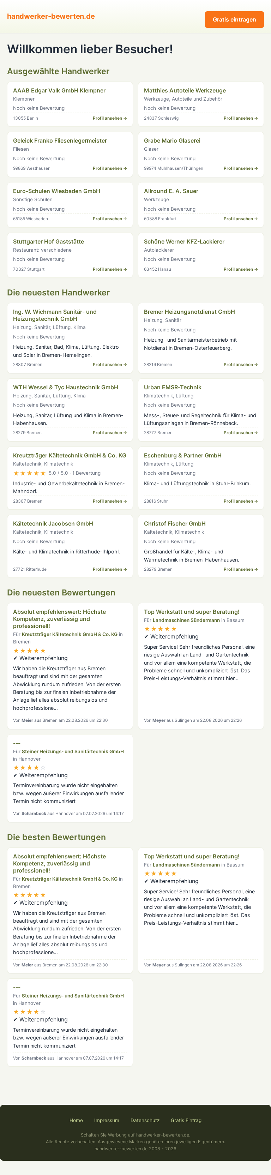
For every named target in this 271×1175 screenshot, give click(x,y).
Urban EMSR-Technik (172, 387)
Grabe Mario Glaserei (172, 140)
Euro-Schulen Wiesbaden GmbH (56, 190)
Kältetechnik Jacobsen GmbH (53, 523)
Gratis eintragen (234, 19)
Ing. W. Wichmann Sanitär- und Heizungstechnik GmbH (55, 315)
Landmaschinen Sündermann (186, 620)
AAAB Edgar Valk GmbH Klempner (59, 90)
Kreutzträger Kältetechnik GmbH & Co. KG (69, 455)
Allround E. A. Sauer (171, 190)
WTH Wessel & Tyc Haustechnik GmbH (65, 387)
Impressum (106, 1120)
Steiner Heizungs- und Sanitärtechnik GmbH (73, 751)
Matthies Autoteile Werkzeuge (185, 90)
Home (76, 1120)
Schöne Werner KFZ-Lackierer (184, 241)
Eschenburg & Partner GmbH (183, 455)
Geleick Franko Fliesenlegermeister (60, 140)
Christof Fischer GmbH (175, 523)
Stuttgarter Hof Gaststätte (48, 241)
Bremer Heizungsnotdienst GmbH (189, 311)
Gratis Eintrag (186, 1120)
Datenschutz (145, 1120)
